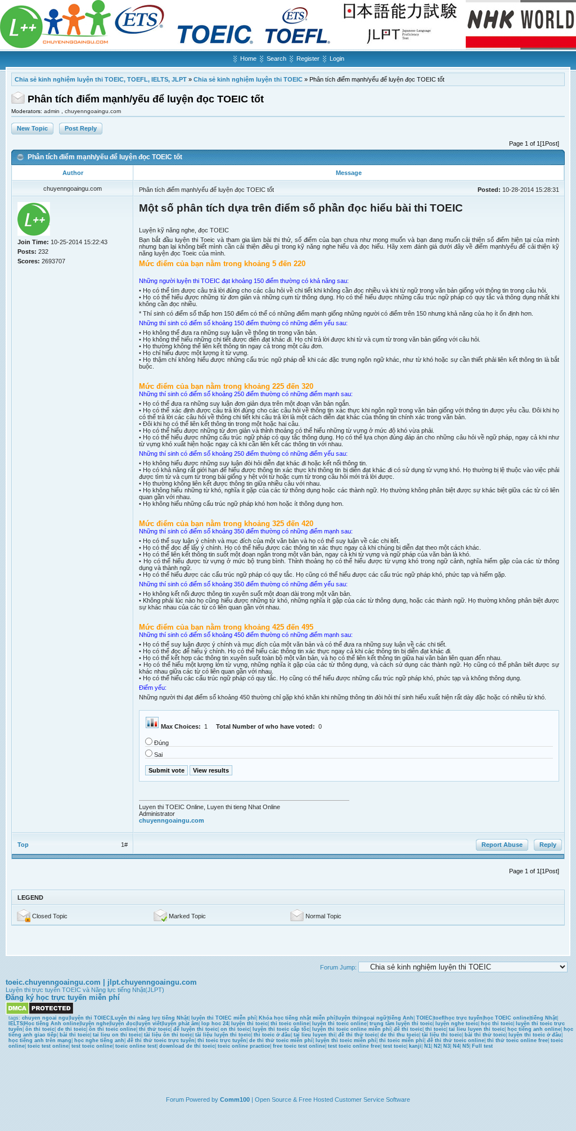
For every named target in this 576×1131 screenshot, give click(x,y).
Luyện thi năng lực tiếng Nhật (149, 1018)
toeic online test (135, 1046)
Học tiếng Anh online (51, 1023)
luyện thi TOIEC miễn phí (223, 1018)
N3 (446, 1046)
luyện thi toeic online (339, 1023)
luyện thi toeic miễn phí (346, 1040)
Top (23, 844)
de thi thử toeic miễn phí (281, 1040)
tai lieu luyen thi (314, 1035)
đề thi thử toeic (357, 1035)
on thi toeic (235, 1029)
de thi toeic (71, 1029)
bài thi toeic (75, 1035)
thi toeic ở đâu (272, 1035)
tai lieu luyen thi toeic (477, 1029)
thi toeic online (290, 1023)
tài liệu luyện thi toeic (223, 1035)
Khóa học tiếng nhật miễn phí (297, 1018)
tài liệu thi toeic (442, 1035)
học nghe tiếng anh (99, 1040)
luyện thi (347, 1018)
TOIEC (424, 1018)
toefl (439, 1018)
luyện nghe (94, 1023)
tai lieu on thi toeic (117, 1035)
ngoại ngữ (373, 1018)
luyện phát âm (181, 1023)
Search (276, 58)
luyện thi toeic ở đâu (534, 1035)
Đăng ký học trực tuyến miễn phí (63, 997)
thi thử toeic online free (517, 1040)
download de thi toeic (187, 1046)
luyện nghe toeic (456, 1023)
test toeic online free (354, 1046)
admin (52, 111)
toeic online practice (244, 1046)
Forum (175, 1099)
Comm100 (235, 1099)
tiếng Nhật (543, 1018)
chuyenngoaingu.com (93, 111)
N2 (437, 1046)
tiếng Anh (400, 1018)
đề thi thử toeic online (455, 1040)
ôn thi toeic (40, 1029)
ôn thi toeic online (112, 1029)
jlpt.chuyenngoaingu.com (152, 982)
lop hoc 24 (214, 1023)
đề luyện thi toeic (195, 1029)
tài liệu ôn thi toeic (168, 1035)
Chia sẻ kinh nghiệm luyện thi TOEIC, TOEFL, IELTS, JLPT (101, 79)
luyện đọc (123, 1023)
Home (248, 58)
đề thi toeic (408, 1029)
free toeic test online (299, 1046)
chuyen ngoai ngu (45, 1018)
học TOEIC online (506, 1018)
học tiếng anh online (534, 1029)
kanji (415, 1046)
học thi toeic (497, 1023)
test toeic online (91, 1046)
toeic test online (48, 1046)
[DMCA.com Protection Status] (40, 1012)
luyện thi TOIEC (90, 1018)
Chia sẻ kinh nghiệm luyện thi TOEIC (248, 79)
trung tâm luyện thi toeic (401, 1023)
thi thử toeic (154, 1029)
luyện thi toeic (249, 1023)
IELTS (15, 1023)
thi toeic (435, 1029)
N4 (456, 1046)
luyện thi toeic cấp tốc (281, 1029)
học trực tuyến (464, 1018)
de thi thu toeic (399, 1035)
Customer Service (359, 1099)
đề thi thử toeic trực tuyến (161, 1040)
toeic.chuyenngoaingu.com (53, 982)
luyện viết (149, 1023)
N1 (427, 1046)
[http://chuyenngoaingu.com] (288, 47)
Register (308, 58)
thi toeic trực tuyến (221, 1040)
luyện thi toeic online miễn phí (351, 1029)
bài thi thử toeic (485, 1035)
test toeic (394, 1046)
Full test (482, 1046)
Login (337, 58)
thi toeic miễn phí (401, 1040)
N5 (465, 1046)
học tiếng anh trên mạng (39, 1040)
